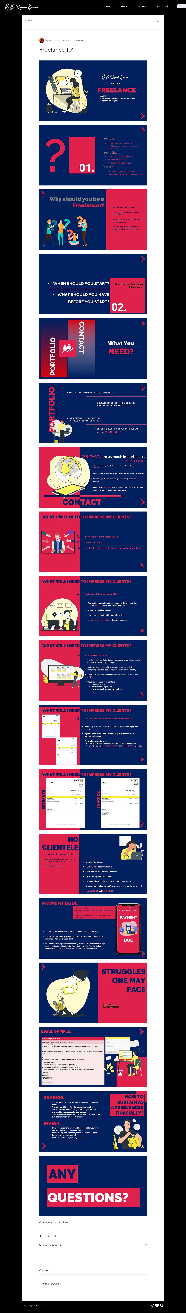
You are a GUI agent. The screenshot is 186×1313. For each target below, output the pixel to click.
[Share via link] (62, 1236)
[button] (157, 20)
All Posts (28, 20)
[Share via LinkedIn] (54, 1236)
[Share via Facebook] (40, 1236)
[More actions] (145, 40)
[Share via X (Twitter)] (47, 1236)
